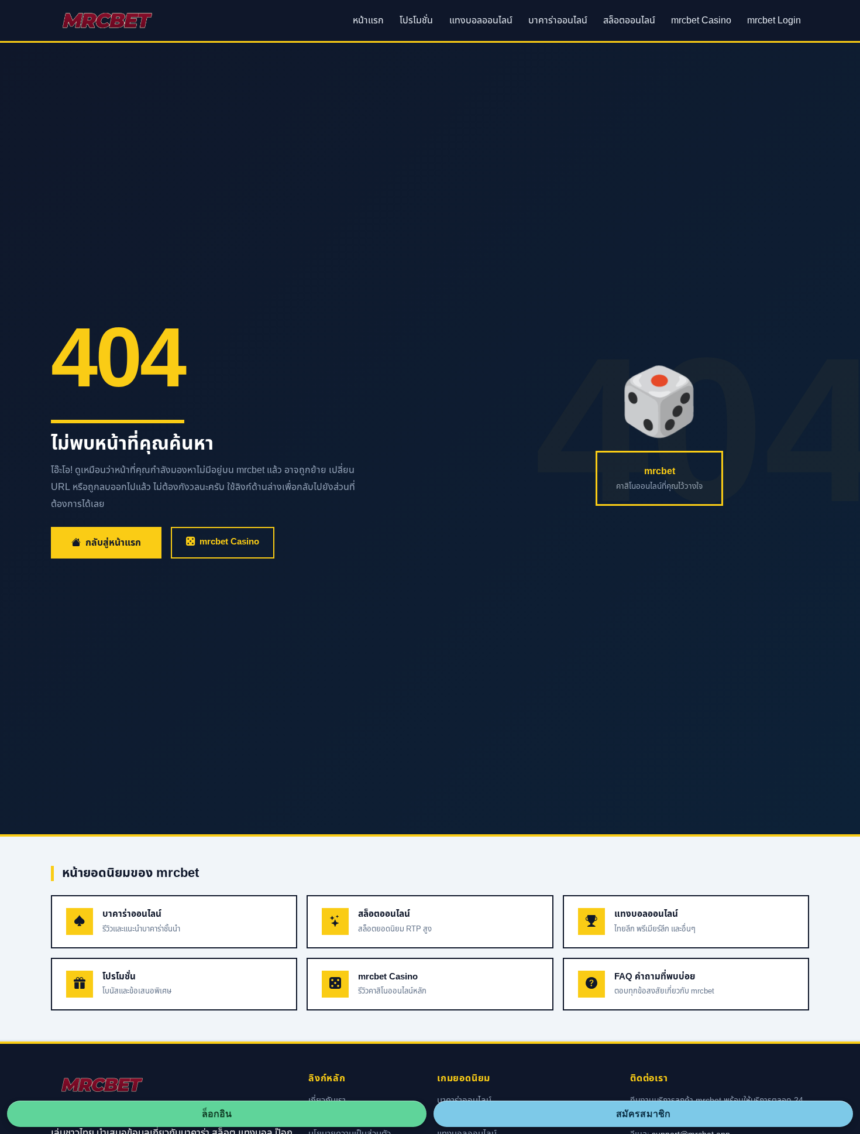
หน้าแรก (368, 20)
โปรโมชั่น (416, 20)
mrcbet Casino (701, 20)
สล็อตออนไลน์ (629, 20)
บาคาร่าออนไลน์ (557, 20)
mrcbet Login (774, 20)
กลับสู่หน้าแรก (113, 543)
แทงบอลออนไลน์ (480, 20)
